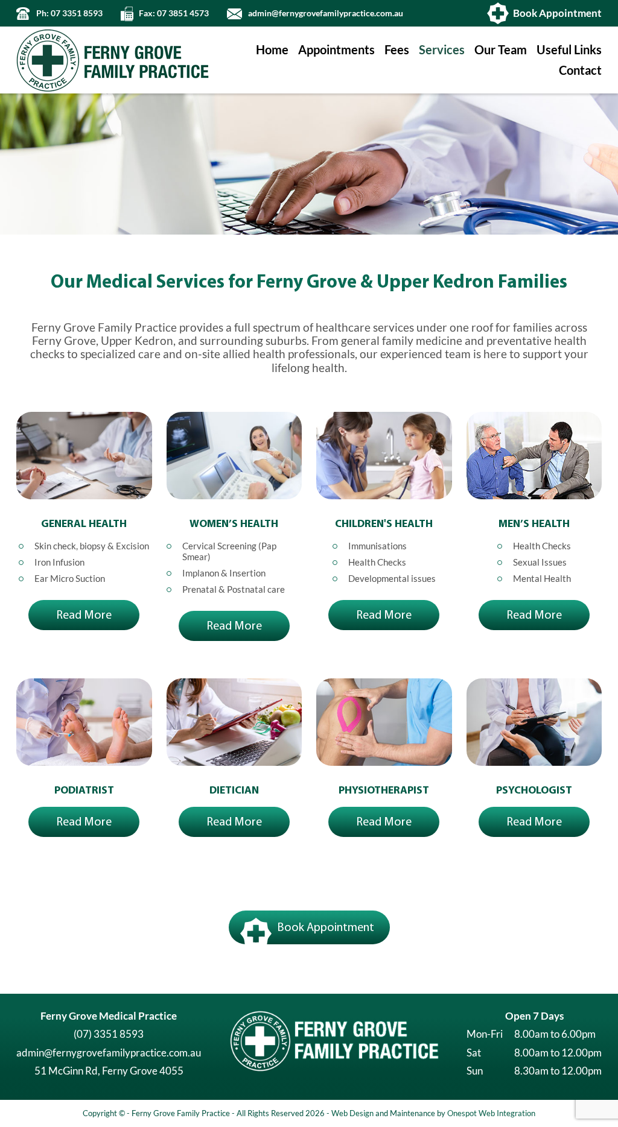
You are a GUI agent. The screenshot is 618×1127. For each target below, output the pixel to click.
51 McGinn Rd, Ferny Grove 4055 (108, 1070)
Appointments (336, 50)
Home (272, 50)
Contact (580, 70)
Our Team (500, 50)
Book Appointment (557, 13)
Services (442, 50)
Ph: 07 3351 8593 (69, 13)
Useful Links (569, 50)
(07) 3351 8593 (109, 1034)
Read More (84, 615)
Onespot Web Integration (491, 1113)
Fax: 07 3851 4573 (174, 13)
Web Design (352, 1113)
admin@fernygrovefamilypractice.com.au (325, 13)
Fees (396, 50)
